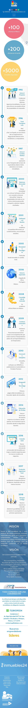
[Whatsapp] (18, 10)
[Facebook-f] (12, 10)
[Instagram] (14, 10)
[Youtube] (16, 10)
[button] (14, 15)
